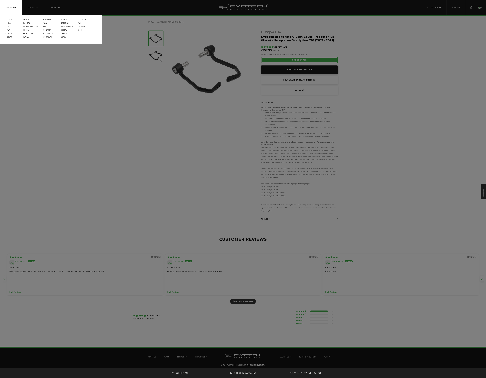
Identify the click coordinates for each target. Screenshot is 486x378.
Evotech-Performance (236, 365)
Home (150, 22)
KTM (44, 26)
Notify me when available (299, 70)
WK (79, 23)
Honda (26, 30)
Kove (45, 23)
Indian (26, 37)
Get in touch (182, 373)
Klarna (327, 357)
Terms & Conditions (307, 357)
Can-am (8, 34)
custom (55, 7)
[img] (15, 257)
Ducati (26, 19)
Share (298, 90)
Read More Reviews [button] (243, 301)
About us (152, 357)
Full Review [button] (15, 292)
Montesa (47, 30)
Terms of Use (182, 357)
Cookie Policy (285, 357)
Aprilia (8, 19)
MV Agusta (47, 37)
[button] (267, 47)
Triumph (82, 19)
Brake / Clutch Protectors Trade (169, 22)
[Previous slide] (4, 279)
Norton (64, 19)
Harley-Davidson (30, 26)
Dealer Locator (434, 7)
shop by (11, 7)
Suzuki (64, 37)
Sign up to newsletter (245, 373)
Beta (7, 26)
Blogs (166, 357)
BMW (7, 30)
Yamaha (81, 26)
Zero (80, 30)
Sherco (64, 34)
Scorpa (64, 30)
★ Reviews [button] (483, 191)
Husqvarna (28, 34)
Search (455, 7)
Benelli (8, 23)
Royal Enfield (67, 26)
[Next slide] (482, 279)
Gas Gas (26, 23)
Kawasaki (47, 19)
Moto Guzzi (48, 34)
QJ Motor (65, 23)
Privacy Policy (201, 357)
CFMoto (8, 37)
